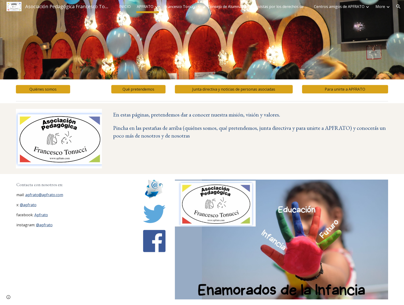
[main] (249, 125)
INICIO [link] (125, 6)
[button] (398, 6)
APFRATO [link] (145, 6)
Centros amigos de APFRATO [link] (339, 6)
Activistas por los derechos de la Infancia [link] (280, 6)
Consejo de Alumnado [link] (227, 6)
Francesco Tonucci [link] (180, 6)
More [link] (380, 6)
